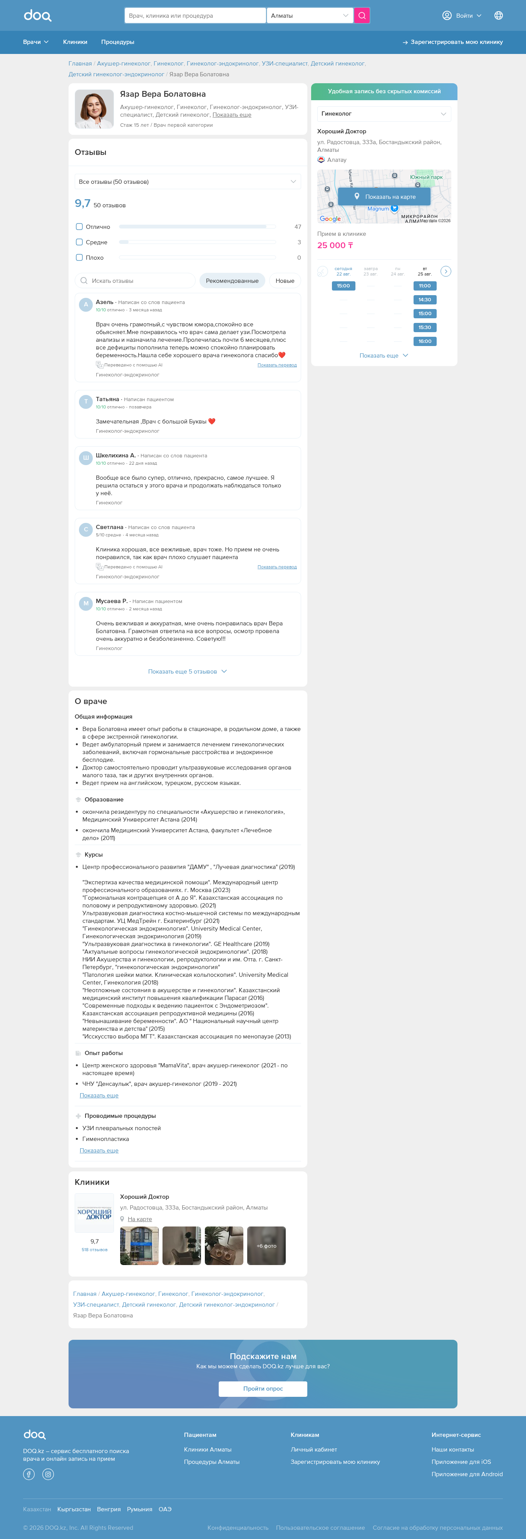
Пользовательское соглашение (320, 1527)
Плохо (95, 257)
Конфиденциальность (238, 1527)
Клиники (75, 42)
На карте (140, 1218)
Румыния (139, 1508)
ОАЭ (165, 1508)
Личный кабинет (314, 1449)
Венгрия (109, 1508)
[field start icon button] (84, 281)
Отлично (98, 226)
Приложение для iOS (461, 1461)
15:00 (343, 286)
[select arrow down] (345, 15)
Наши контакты (453, 1449)
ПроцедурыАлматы (212, 1461)
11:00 (425, 286)
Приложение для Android (467, 1473)
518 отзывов (94, 1249)
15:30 (425, 327)
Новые (285, 280)
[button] (94, 109)
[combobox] (195, 15)
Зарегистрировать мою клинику (457, 42)
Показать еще (379, 355)
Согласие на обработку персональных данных (438, 1527)
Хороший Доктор (341, 132)
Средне (96, 242)
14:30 (425, 299)
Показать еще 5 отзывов (182, 671)
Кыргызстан (74, 1508)
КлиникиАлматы (207, 1449)
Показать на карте (390, 196)
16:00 (425, 341)
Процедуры (117, 42)
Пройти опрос (263, 1389)
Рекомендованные (232, 280)
